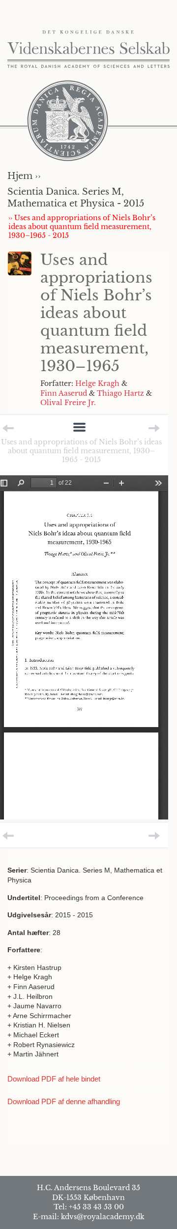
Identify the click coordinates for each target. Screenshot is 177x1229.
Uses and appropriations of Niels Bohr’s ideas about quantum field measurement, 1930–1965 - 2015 (81, 451)
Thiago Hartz (120, 393)
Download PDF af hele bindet (53, 1079)
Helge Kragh (97, 383)
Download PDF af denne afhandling (63, 1101)
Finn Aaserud (63, 393)
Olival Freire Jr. (68, 402)
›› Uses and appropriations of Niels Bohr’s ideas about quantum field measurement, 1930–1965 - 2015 (81, 226)
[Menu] (79, 428)
